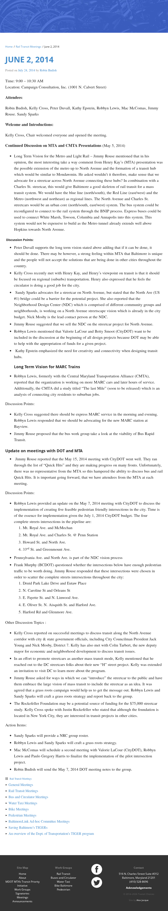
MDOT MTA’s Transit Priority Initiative (22, 883)
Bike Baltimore (63, 885)
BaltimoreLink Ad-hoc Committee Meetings (39, 821)
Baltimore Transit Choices (19, 14)
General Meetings (21, 784)
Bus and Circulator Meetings (28, 796)
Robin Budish (48, 70)
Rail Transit (63, 874)
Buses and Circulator (63, 878)
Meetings (22, 897)
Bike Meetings (19, 809)
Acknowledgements (139, 888)
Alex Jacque (142, 900)
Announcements (22, 901)
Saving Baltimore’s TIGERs (28, 827)
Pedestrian (63, 889)
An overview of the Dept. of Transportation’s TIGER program (51, 833)
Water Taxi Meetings (23, 803)
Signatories (22, 893)
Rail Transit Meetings (28, 46)
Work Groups (22, 889)
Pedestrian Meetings (22, 815)
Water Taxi (63, 881)
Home (9, 46)
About (22, 878)
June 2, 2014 (29, 59)
